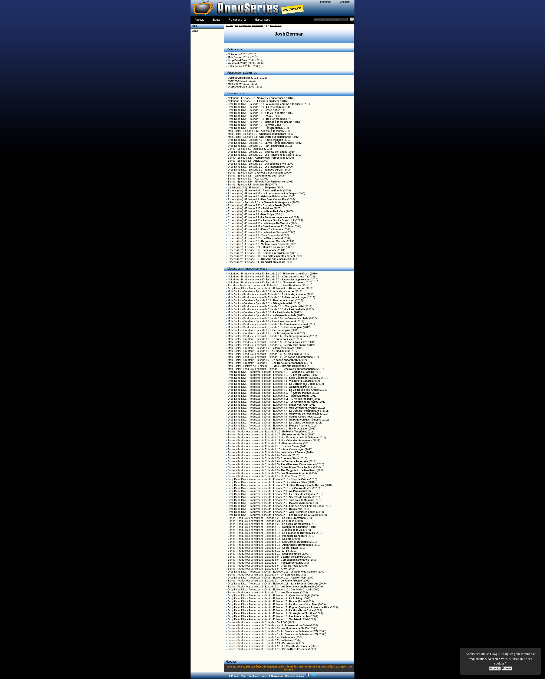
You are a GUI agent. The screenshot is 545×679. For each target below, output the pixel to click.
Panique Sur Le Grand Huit (279, 220)
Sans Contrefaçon (293, 449)
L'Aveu (269, 116)
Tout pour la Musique (301, 500)
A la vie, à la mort (271, 130)
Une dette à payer (296, 297)
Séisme (286, 538)
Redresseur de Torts (294, 434)
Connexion (345, 1)
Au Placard (296, 491)
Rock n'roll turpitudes (295, 526)
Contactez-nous (257, 676)
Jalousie (258, 148)
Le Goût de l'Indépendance (305, 410)
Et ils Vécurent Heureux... (304, 377)
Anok (256, 160)
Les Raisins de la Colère (279, 154)
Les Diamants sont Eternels (297, 586)
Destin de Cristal (301, 589)
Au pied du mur (281, 351)
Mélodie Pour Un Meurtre (270, 181)
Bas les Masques (276, 119)
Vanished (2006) (237, 63)
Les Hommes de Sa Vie (295, 628)
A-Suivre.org (276, 676)
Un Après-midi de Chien (295, 625)
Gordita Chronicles (239, 77)
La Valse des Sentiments (297, 440)
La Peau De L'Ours (274, 211)
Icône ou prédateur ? (294, 276)
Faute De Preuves (272, 229)
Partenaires (288, 637)
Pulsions (268, 208)
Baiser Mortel (297, 601)
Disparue (270, 187)
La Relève (287, 640)
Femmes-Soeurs (292, 443)
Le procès (288, 521)
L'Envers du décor (268, 101)
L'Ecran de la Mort (292, 556)
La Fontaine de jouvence (276, 217)
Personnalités (237, 19)
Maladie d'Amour (299, 503)
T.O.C (256, 178)
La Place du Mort (273, 238)
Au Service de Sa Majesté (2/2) (299, 631)
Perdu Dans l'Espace (295, 649)
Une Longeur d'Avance (303, 407)
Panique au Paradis (302, 371)
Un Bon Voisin (289, 574)
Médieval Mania (300, 395)
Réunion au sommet (284, 321)
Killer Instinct (236, 66)
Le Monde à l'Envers (293, 452)
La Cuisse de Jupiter (301, 422)
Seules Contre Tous (301, 416)
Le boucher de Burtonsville (298, 532)
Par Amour (288, 643)
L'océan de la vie (292, 529)
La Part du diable (295, 309)
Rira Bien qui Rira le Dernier (307, 485)
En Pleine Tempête (293, 431)
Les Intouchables (275, 166)
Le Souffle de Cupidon (304, 571)
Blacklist (232, 285)
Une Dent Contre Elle (274, 199)
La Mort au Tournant (275, 232)
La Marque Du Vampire (276, 223)
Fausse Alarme (298, 425)
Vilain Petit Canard (300, 380)
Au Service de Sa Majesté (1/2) (299, 634)
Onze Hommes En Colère (277, 226)
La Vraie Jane (273, 124)
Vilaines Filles (299, 482)
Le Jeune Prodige (291, 580)
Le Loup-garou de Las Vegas (279, 193)
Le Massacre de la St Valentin (300, 437)
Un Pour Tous (289, 476)
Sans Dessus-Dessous (304, 583)
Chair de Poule (289, 565)
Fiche (194, 25)
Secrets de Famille (276, 151)
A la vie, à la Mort (275, 113)
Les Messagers (290, 592)
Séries (216, 19)
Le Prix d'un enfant (295, 345)
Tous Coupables (271, 235)
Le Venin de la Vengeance (276, 202)
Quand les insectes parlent (279, 256)
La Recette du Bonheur (296, 646)
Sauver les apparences (271, 98)
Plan (243, 676)
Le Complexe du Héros (304, 401)
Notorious (234, 54)
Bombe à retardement (276, 253)
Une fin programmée (284, 333)
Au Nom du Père (299, 386)
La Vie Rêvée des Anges (279, 142)
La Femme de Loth (266, 175)
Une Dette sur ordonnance (275, 136)
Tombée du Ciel (274, 169)
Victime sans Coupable (275, 244)
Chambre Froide (272, 205)
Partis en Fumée (273, 190)
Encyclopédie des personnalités (249, 25)
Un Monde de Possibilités (304, 413)
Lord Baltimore (292, 285)
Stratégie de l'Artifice (302, 613)
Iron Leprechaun (291, 562)
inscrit (344, 666)
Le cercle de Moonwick (296, 524)
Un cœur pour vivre (283, 339)
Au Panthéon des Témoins (305, 419)
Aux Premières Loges (302, 512)
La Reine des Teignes (302, 494)
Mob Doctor (235, 57)
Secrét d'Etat (290, 547)
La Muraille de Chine (301, 610)
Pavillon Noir (298, 577)
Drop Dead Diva (237, 60)
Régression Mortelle (273, 241)
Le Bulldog (295, 598)
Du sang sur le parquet (275, 259)
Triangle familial (282, 303)
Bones (231, 148)
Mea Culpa (267, 214)
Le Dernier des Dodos (302, 383)
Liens (194, 31)
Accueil (199, 19)
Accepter (494, 668)
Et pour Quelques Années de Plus (309, 607)
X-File (285, 550)
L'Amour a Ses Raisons (269, 172)
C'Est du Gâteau (300, 374)
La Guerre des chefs (284, 315)
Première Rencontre (294, 535)
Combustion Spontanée (295, 559)
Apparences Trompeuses (270, 157)
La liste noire (274, 107)
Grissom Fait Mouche (274, 196)
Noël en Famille (291, 553)
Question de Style (275, 163)
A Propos (234, 676)
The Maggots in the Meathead (298, 470)
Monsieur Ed (260, 184)
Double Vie (295, 509)
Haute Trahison (274, 139)
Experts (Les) (235, 190)
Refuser (507, 668)
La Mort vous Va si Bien (303, 604)
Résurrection (273, 127)
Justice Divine (290, 446)
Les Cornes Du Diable (295, 541)
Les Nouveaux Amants (294, 473)
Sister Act (271, 110)
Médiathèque (262, 19)
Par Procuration (274, 145)
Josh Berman (275, 25)
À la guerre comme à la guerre (284, 104)
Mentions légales (294, 676)
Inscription (325, 1)
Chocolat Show (290, 458)
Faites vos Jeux (298, 404)
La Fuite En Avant (293, 518)
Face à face (270, 250)
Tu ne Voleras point (301, 398)
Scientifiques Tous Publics (297, 467)
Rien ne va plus (293, 327)
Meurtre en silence (274, 247)
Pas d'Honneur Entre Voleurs (298, 464)
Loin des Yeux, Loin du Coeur (306, 506)
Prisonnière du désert (296, 273)
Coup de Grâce (300, 479)
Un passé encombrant (272, 133)
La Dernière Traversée (294, 461)
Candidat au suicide (273, 262)
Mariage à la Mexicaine (278, 122)
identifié (289, 669)
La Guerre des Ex (301, 488)
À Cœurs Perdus (301, 392)
